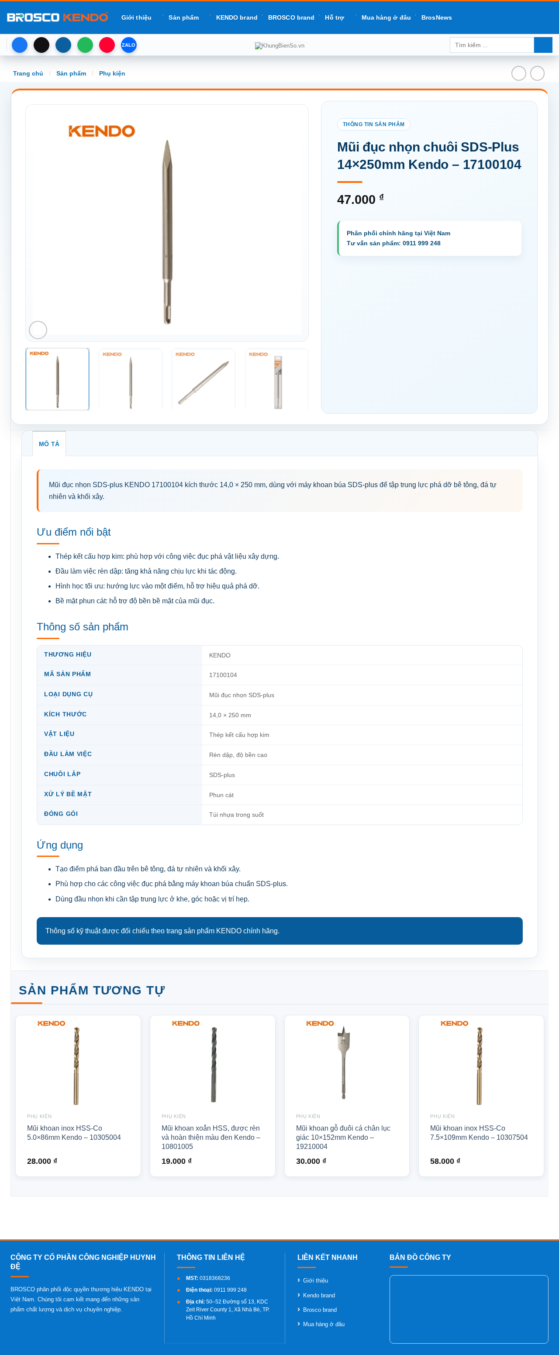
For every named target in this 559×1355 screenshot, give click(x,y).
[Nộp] (543, 45)
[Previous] (49, 223)
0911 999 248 (230, 1290)
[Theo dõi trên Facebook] (20, 45)
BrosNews (436, 17)
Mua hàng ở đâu (386, 17)
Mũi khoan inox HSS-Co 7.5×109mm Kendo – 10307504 (479, 1133)
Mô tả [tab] (49, 443)
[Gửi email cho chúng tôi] (63, 45)
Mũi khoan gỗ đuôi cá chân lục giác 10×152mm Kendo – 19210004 (343, 1137)
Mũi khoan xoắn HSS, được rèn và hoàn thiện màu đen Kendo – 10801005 (211, 1137)
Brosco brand (320, 1310)
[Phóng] (38, 330)
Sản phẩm (184, 17)
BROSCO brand (291, 17)
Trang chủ (28, 73)
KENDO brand (237, 17)
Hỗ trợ (334, 17)
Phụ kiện (112, 73)
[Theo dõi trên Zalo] (129, 45)
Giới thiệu (136, 17)
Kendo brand (319, 1295)
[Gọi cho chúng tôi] (85, 45)
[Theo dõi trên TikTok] (41, 45)
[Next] (285, 223)
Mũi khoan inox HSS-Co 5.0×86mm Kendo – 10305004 (74, 1133)
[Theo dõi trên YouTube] (107, 45)
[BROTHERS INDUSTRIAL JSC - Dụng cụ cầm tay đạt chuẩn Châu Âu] (57, 17)
